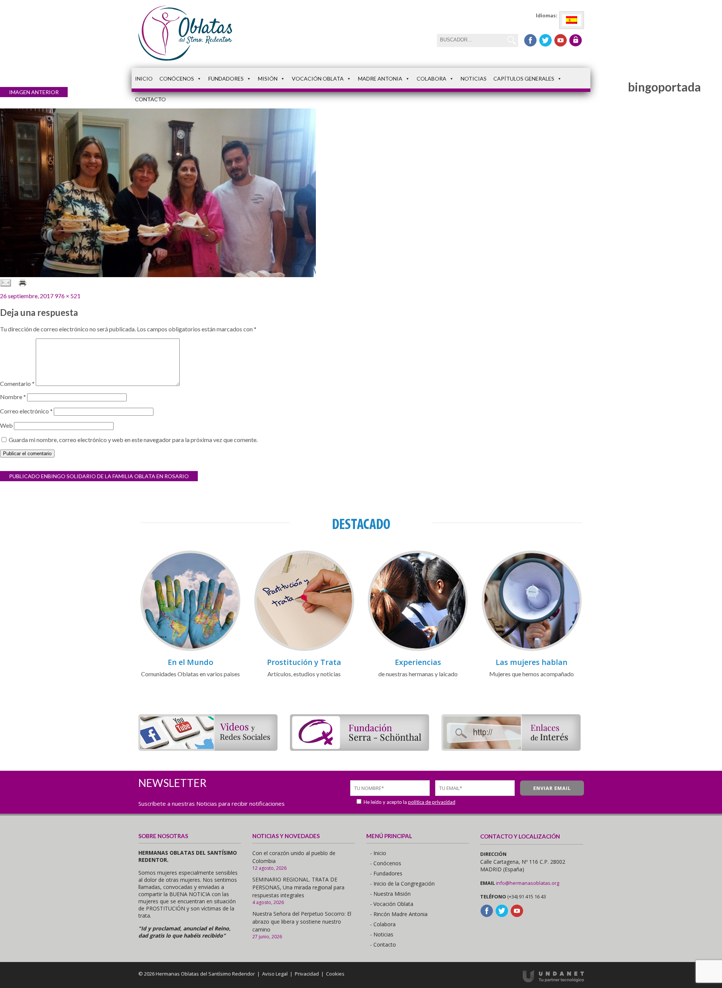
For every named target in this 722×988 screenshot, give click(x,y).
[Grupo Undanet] (553, 980)
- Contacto (383, 944)
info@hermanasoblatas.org (527, 883)
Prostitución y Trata (304, 662)
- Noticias (381, 934)
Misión (268, 78)
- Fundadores (386, 873)
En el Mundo (190, 662)
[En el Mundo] (190, 649)
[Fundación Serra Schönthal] (359, 748)
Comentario (17, 383)
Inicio (144, 78)
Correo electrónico (26, 411)
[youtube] (560, 40)
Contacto (150, 99)
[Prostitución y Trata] (304, 649)
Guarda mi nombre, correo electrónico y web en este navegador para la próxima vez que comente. (133, 439)
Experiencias (418, 662)
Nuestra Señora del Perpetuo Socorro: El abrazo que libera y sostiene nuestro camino (301, 921)
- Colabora (383, 924)
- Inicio (378, 853)
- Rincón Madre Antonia (399, 914)
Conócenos (176, 78)
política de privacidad (431, 802)
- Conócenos (385, 863)
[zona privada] (575, 40)
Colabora (431, 78)
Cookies (335, 973)
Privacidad (307, 973)
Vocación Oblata (318, 78)
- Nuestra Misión (390, 893)
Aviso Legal (275, 973)
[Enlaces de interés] (511, 748)
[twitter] (545, 40)
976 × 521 (67, 295)
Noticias (474, 78)
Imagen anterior (34, 92)
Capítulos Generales (523, 78)
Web (6, 425)
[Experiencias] (418, 649)
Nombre (13, 396)
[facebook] (530, 40)
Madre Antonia (380, 78)
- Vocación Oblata (391, 903)
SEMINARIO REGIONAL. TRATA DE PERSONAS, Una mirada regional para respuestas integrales (298, 887)
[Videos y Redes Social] (208, 748)
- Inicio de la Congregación (402, 883)
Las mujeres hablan (531, 662)
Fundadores (226, 78)
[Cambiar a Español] (571, 20)
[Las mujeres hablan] (531, 649)
